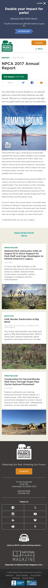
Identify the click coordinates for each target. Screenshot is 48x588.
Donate (38, 43)
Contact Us (10, 575)
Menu (40, 49)
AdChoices (16, 578)
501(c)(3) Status (28, 578)
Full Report (14, 77)
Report (6, 58)
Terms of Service (22, 575)
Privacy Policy (35, 575)
